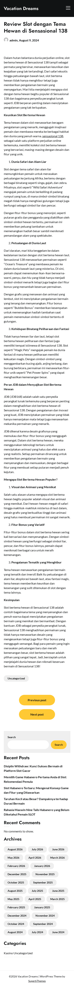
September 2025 (43, 882)
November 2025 (45, 874)
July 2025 (37, 890)
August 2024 (15, 932)
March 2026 (57, 857)
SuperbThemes (37, 980)
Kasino (8, 953)
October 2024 (16, 923)
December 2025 (17, 874)
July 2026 (37, 849)
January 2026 (42, 865)
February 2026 (16, 865)
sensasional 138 (52, 136)
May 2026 (13, 857)
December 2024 (17, 915)
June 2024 (58, 932)
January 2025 (42, 907)
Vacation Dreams (21, 8)
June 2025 (58, 890)
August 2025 (15, 890)
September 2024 (43, 923)
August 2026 (15, 849)
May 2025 (13, 899)
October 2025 (16, 882)
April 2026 (34, 857)
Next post (37, 714)
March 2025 (57, 899)
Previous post (37, 700)
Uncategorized (16, 678)
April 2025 (34, 899)
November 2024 (45, 915)
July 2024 (37, 932)
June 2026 (58, 849)
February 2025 (16, 907)
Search (12, 737)
